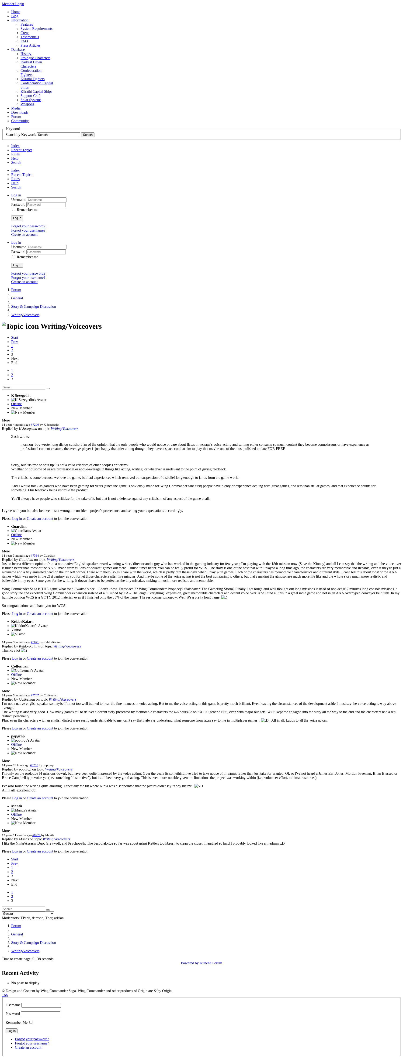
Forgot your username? (28, 230)
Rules (15, 154)
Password (18, 204)
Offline (16, 404)
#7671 (35, 642)
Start (14, 337)
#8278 (36, 835)
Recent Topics (21, 150)
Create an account (24, 234)
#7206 (35, 424)
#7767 (35, 695)
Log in (17, 218)
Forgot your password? (28, 226)
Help (14, 158)
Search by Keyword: (21, 135)
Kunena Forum (211, 963)
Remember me (27, 210)
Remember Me (17, 1022)
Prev (14, 342)
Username (19, 200)
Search (16, 162)
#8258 (34, 765)
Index (15, 146)
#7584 (35, 555)
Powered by (190, 963)
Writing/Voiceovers (64, 429)
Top (5, 995)
